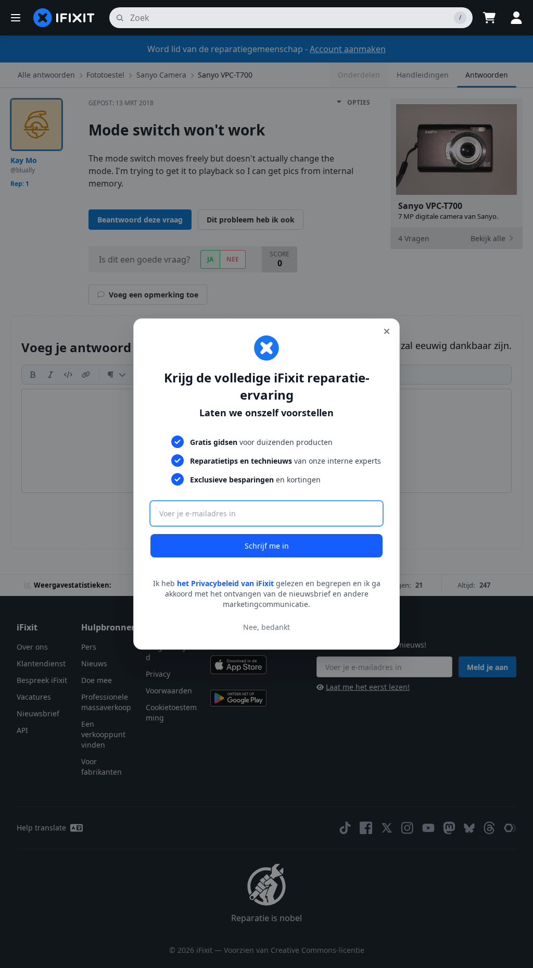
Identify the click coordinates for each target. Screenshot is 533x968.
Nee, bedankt (266, 627)
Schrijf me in (267, 546)
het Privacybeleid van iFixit (225, 583)
